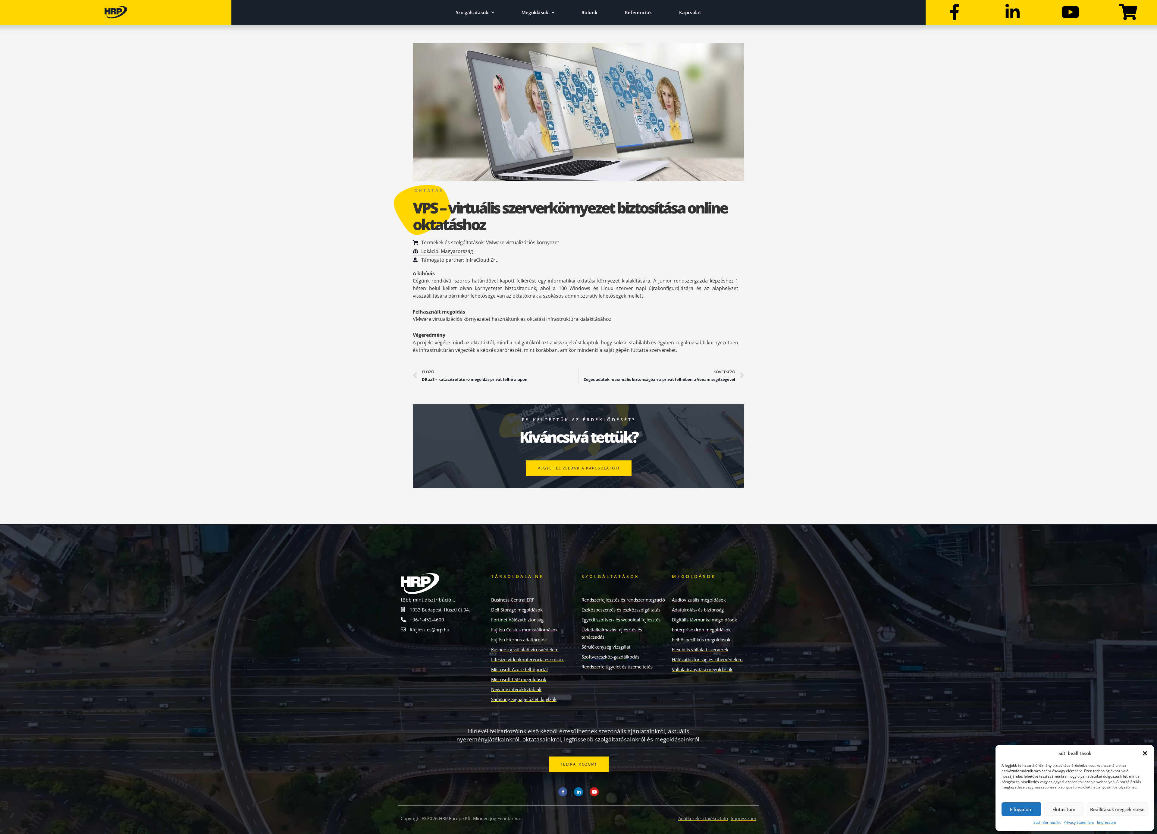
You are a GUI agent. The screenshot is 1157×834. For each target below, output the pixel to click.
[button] (1145, 753)
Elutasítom (1063, 809)
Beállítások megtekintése (1117, 809)
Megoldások (535, 12)
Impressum (1106, 822)
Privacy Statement (1079, 822)
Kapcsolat (690, 12)
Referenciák (638, 12)
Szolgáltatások (472, 12)
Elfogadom (1021, 809)
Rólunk (590, 12)
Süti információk (1047, 822)
